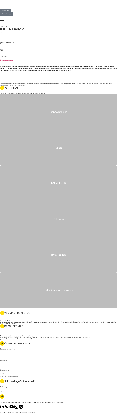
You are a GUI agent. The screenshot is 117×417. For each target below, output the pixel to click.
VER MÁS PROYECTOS (17, 312)
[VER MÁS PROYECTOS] (2, 313)
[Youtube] (11, 407)
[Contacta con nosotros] (2, 343)
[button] (2, 201)
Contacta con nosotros (17, 343)
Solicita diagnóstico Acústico (20, 381)
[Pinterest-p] (7, 407)
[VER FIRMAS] (2, 88)
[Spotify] (21, 407)
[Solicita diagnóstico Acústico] (2, 381)
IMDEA (2, 44)
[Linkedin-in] (2, 407)
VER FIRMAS (11, 87)
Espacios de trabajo (6, 60)
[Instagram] (16, 407)
